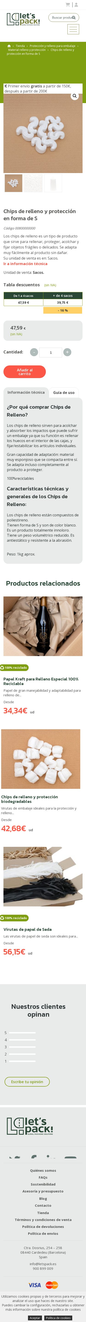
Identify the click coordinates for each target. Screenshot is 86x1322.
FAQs (43, 1177)
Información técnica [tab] (26, 392)
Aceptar (35, 1318)
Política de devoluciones (43, 1226)
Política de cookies (58, 1318)
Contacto (43, 1205)
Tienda (20, 46)
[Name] (73, 29)
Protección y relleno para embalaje (52, 46)
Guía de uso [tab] (64, 392)
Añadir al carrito (25, 371)
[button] (75, 96)
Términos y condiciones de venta (43, 1219)
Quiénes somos (43, 1170)
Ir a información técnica (25, 263)
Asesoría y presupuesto (43, 1191)
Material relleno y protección (27, 50)
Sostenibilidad (43, 1184)
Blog (43, 1198)
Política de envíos (43, 1233)
